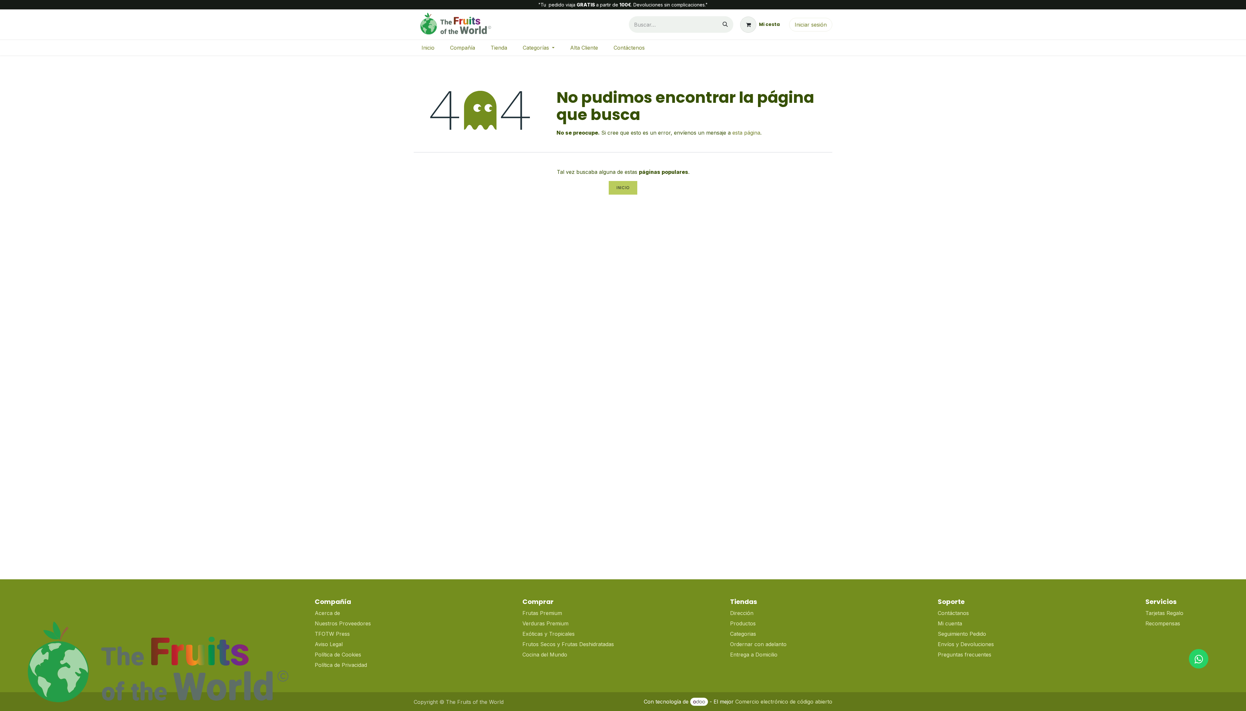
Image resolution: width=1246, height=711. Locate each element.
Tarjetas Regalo (1164, 613)
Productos (743, 623)
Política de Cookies (338, 654)
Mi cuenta (950, 623)
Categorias (743, 634)
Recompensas (1162, 623)
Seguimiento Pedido (962, 634)
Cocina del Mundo (544, 654)
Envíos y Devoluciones (966, 644)
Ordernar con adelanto (758, 644)
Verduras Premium (546, 623)
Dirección (741, 613)
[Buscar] (725, 24)
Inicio (623, 187)
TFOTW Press (332, 634)
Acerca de (327, 613)
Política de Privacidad (341, 665)
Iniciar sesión (811, 24)
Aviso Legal (329, 644)
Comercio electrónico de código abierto (783, 701)
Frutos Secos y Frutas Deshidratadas (568, 644)
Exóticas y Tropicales (548, 634)
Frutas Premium (542, 613)
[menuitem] (428, 47)
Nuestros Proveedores (343, 623)
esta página (746, 132)
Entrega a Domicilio (753, 654)
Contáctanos (953, 613)
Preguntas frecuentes (964, 654)
